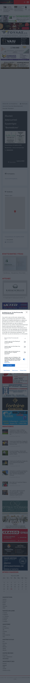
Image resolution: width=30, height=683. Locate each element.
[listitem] (15, 338)
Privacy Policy (23, 370)
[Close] (27, 312)
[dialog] (15, 341)
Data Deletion (7, 370)
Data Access (15, 370)
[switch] (24, 342)
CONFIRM (9, 365)
